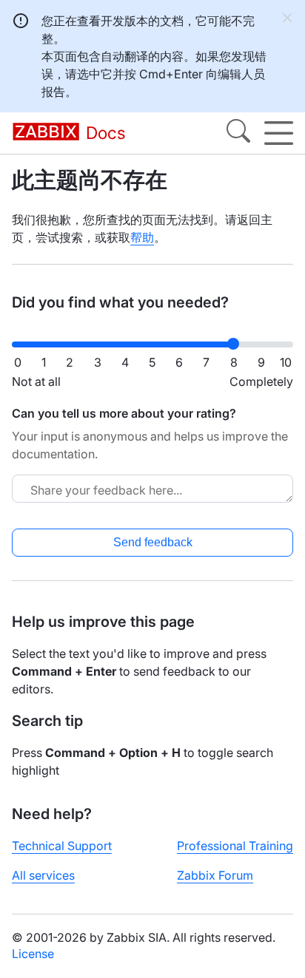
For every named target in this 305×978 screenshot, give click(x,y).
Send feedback (152, 542)
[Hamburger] (278, 133)
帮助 (142, 237)
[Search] (238, 133)
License (33, 953)
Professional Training (235, 845)
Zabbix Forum (215, 875)
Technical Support (62, 845)
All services (43, 875)
